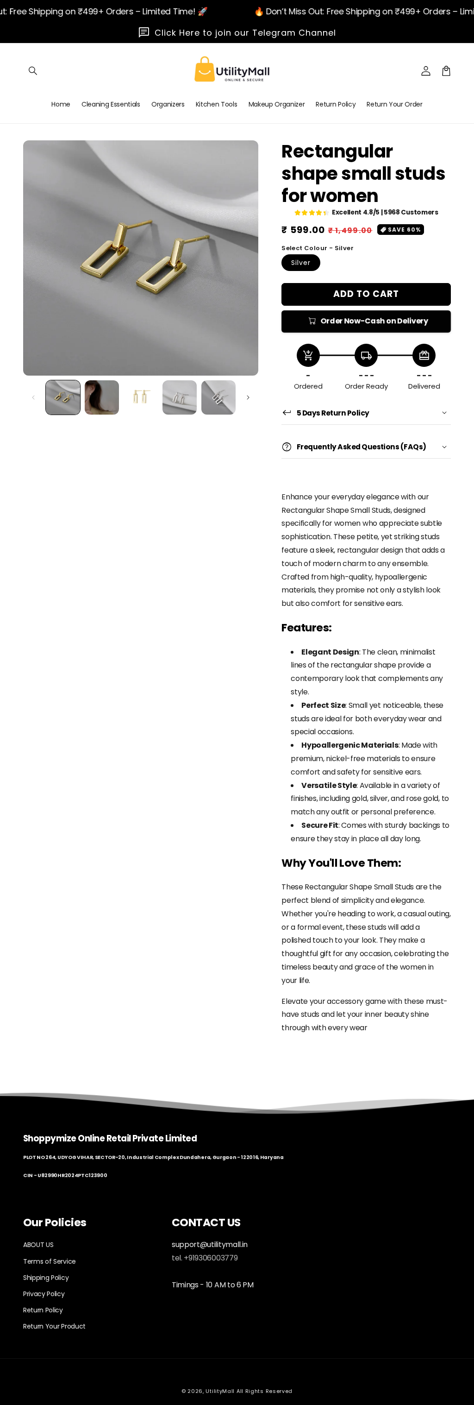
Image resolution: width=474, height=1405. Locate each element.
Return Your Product (54, 1326)
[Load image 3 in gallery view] (141, 397)
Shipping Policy (46, 1277)
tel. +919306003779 (204, 1258)
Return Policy (43, 1310)
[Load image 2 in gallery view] (102, 397)
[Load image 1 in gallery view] (63, 397)
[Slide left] (33, 397)
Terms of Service (49, 1261)
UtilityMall (220, 1391)
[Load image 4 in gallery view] (179, 397)
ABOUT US (38, 1244)
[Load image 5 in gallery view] (218, 397)
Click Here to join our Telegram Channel (245, 32)
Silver (301, 262)
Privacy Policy (44, 1293)
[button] (33, 71)
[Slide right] (248, 397)
